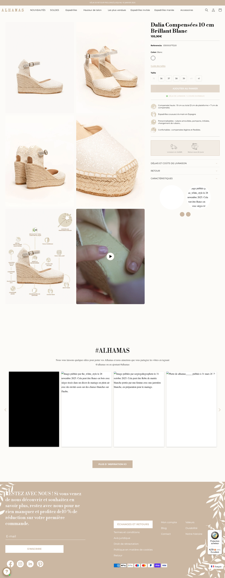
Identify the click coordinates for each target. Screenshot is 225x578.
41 (199, 78)
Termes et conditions (127, 532)
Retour (118, 555)
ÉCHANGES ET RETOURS (133, 524)
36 (161, 78)
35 (155, 79)
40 (192, 79)
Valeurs (190, 522)
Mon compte (169, 522)
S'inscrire (34, 548)
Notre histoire (194, 533)
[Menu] (220, 532)
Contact (166, 533)
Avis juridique (122, 538)
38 (176, 78)
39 (184, 78)
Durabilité (191, 528)
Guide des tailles (158, 66)
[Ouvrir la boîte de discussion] (6, 571)
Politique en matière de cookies (133, 549)
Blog (164, 528)
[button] (55, 10)
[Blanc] (153, 58)
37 (169, 78)
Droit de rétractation (126, 543)
